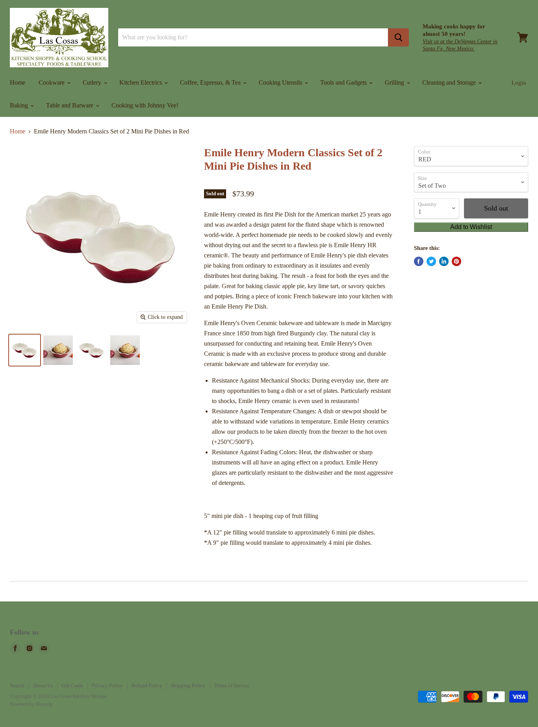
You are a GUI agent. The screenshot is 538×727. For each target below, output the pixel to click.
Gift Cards (72, 685)
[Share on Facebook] (418, 261)
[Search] (398, 37)
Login (519, 83)
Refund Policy (147, 685)
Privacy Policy (107, 685)
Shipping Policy (188, 685)
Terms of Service (231, 685)
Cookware (52, 82)
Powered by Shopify (31, 704)
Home (17, 82)
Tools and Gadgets (344, 82)
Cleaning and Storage (449, 82)
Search (17, 685)
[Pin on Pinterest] (456, 261)
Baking (20, 105)
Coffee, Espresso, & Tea (211, 82)
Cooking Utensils (281, 82)
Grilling (395, 82)
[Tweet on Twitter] (431, 261)
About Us (43, 685)
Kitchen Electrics (141, 82)
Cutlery (93, 82)
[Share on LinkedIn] (444, 261)
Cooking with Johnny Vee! (144, 105)
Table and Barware (70, 105)
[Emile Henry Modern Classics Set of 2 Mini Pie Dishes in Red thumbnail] (24, 350)
